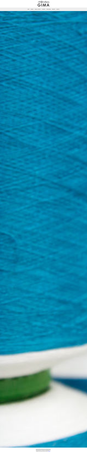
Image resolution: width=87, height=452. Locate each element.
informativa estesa (43, 450)
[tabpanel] (43, 231)
